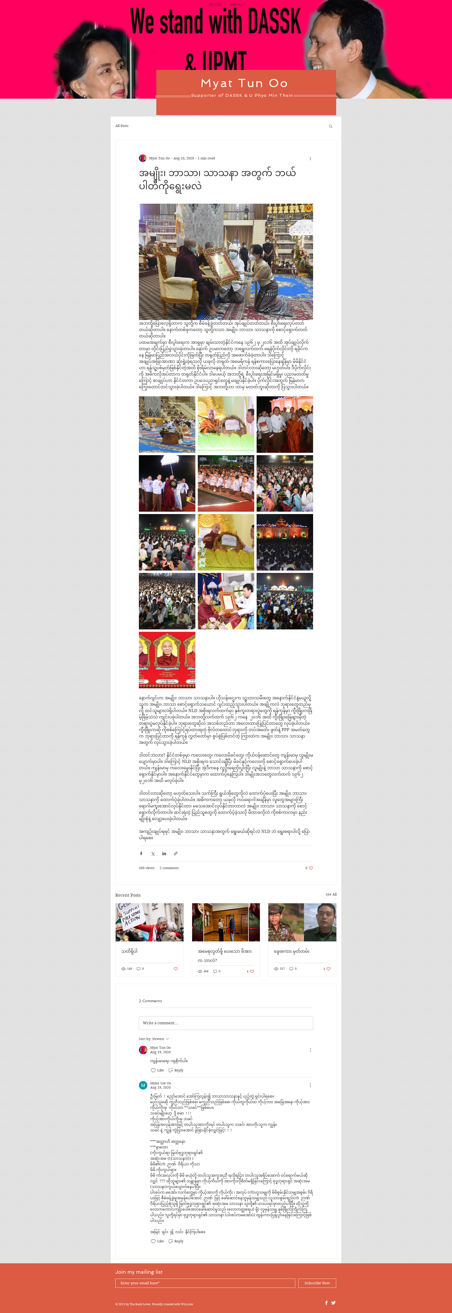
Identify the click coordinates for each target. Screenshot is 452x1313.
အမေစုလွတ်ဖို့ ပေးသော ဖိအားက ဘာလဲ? (225, 956)
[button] (330, 126)
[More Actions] (310, 1050)
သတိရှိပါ (129, 951)
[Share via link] (176, 853)
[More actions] (310, 158)
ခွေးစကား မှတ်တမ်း (291, 951)
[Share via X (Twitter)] (152, 853)
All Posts (121, 126)
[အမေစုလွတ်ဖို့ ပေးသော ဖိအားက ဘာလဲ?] (226, 922)
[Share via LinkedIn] (164, 853)
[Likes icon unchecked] (153, 1070)
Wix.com (187, 1304)
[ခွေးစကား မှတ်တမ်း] (302, 922)
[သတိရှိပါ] (150, 922)
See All (331, 894)
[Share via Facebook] (141, 853)
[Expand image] (167, 424)
